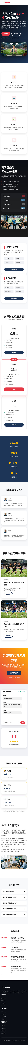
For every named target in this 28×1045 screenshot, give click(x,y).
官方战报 (3, 1003)
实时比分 (3, 1000)
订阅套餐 (3, 1012)
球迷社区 (3, 1005)
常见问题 (3, 1014)
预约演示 (3, 1028)
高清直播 (3, 998)
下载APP (3, 1019)
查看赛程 (16, 33)
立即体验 (6, 33)
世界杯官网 (5, 2)
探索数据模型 (14, 298)
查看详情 (8, 594)
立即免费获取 (14, 673)
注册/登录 (3, 1016)
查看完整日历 (14, 269)
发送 (23, 722)
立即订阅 (14, 389)
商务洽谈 (3, 1033)
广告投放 (3, 1030)
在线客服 (3, 1025)
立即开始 (14, 352)
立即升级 (14, 424)
